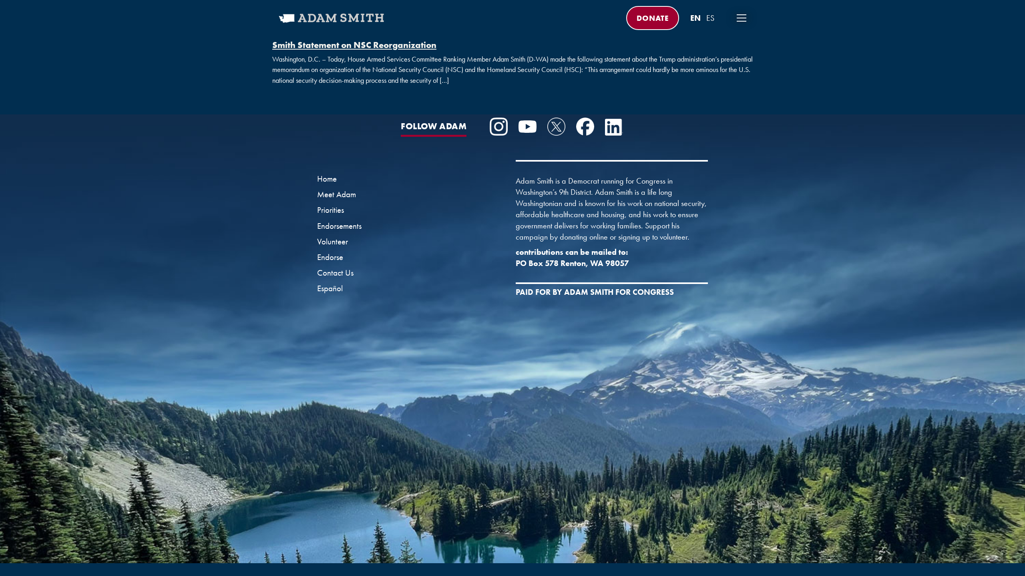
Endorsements (339, 226)
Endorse (330, 257)
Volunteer (332, 241)
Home (327, 179)
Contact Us (335, 273)
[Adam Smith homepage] (332, 23)
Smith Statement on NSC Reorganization (354, 44)
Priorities (330, 210)
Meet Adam (336, 194)
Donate (653, 18)
